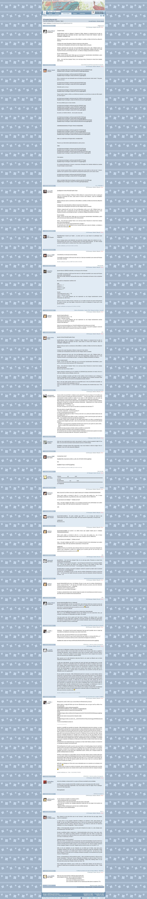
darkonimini (50, 516)
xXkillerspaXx (51, 799)
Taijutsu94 (50, 560)
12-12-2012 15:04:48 (49, 487)
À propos (102, 897)
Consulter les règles (88, 894)
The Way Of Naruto (47, 0)
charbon (49, 315)
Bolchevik (49, 493)
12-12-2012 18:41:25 (49, 811)
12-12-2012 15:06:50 (49, 511)
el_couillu (49, 649)
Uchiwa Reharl (51, 31)
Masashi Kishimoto (55, 894)
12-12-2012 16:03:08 (49, 578)
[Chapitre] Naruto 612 (57, 23)
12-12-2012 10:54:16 (49, 185)
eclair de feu (50, 337)
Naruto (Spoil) (100, 21)
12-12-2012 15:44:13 (49, 525)
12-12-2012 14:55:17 (49, 471)
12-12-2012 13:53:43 (49, 265)
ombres (49, 476)
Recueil (98, 66)
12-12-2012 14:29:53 (49, 332)
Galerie (94, 27)
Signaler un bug (100, 895)
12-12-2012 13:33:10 (49, 249)
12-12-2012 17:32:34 (49, 644)
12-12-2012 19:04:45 (49, 870)
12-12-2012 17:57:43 (49, 776)
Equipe (96, 897)
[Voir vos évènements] (101, 16)
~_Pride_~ (50, 630)
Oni (48, 236)
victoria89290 (50, 876)
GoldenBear (50, 781)
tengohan (49, 271)
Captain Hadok (51, 70)
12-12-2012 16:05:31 (49, 597)
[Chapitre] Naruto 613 (50, 19)
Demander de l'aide (99, 894)
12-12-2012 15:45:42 (49, 555)
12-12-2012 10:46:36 (49, 64)
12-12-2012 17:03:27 (49, 625)
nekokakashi (50, 395)
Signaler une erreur (88, 895)
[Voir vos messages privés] (103, 16)
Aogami (49, 816)
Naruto (44, 894)
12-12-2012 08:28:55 (49, 25)
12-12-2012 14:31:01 (49, 390)
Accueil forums (92, 21)
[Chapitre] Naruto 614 (67, 23)
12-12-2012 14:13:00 (49, 310)
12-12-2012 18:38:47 (49, 794)
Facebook (85, 897)
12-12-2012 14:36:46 (49, 436)
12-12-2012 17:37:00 (49, 696)
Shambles (50, 441)
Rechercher (56, 0)
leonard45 (49, 191)
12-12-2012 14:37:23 (49, 451)
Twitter (91, 897)
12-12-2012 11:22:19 (49, 230)
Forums (45, 15)
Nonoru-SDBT (51, 255)
